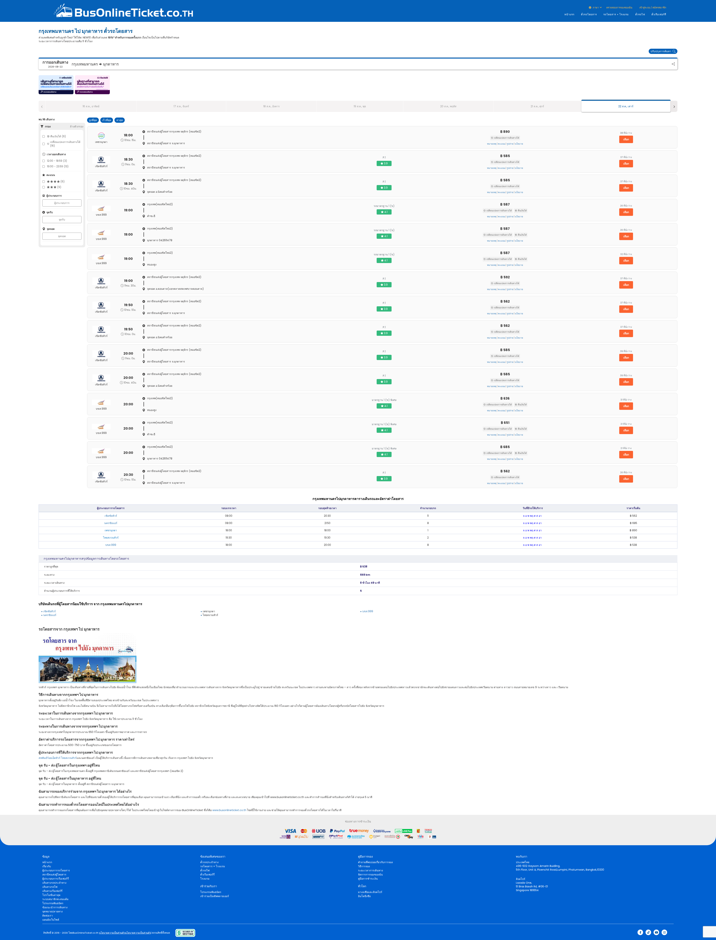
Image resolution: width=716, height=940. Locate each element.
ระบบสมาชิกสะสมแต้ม (55, 899)
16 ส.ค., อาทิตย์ (91, 106)
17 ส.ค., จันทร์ (181, 106)
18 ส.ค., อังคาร (271, 106)
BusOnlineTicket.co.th (85, 933)
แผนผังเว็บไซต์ (50, 920)
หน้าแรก (569, 14)
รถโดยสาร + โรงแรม (616, 14)
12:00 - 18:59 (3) (57, 161)
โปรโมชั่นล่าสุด (51, 895)
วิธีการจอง (364, 866)
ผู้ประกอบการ (62, 203)
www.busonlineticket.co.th (229, 810)
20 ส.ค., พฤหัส (448, 106)
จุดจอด (62, 236)
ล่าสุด (119, 120)
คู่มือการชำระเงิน (368, 878)
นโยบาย (519, 143)
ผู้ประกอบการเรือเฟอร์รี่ (55, 878)
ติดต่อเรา (47, 915)
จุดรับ (62, 219)
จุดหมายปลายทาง (52, 911)
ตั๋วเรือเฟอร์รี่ (658, 14)
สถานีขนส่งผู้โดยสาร (54, 874)
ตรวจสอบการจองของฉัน (619, 7)
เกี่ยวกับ (46, 866)
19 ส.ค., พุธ (360, 106)
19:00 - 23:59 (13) (58, 166)
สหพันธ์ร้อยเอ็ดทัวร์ (49, 758)
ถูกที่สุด (93, 120)
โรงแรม (204, 878)
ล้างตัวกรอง (76, 126)
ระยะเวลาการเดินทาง (370, 870)
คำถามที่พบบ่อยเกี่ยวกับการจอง (375, 862)
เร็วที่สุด (106, 120)
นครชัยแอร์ (110, 523)
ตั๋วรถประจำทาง (209, 862)
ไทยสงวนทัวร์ (69, 758)
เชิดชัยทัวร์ (111, 516)
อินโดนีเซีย (364, 896)
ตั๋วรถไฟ (640, 14)
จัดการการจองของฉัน (370, 874)
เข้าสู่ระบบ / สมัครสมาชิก (652, 7)
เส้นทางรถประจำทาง (54, 883)
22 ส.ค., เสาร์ (625, 106)
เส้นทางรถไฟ (49, 887)
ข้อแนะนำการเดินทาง (54, 907)
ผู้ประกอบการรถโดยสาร (56, 870)
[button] (56, 84)
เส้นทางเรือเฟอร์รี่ (52, 891)
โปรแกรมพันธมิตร (52, 903)
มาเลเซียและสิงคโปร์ (370, 892)
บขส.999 (110, 545)
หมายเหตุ (491, 143)
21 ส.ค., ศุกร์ (537, 106)
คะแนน (501, 143)
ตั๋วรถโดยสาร (589, 14)
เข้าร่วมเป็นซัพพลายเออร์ (214, 896)
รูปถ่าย (510, 143)
